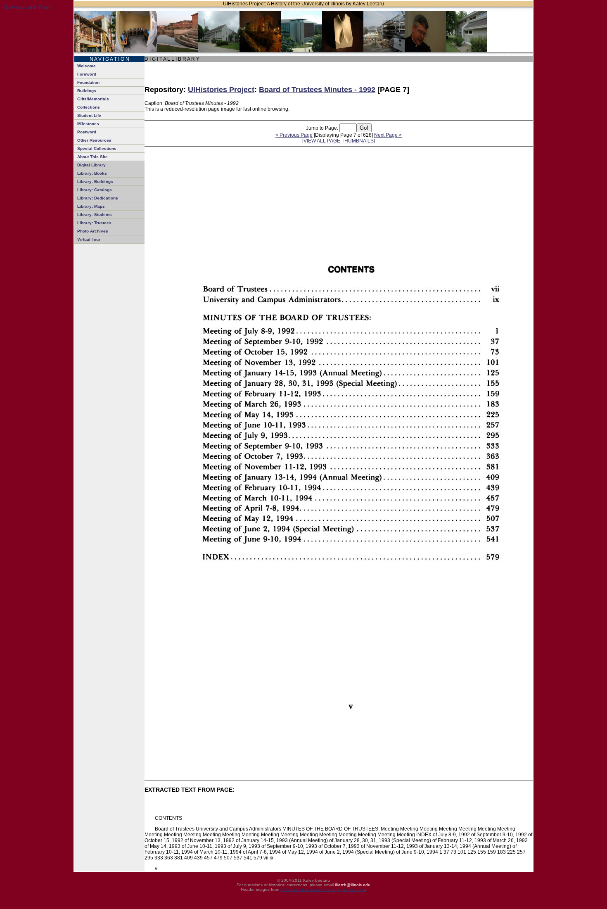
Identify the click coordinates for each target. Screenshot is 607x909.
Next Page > (388, 135)
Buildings (86, 90)
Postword (86, 132)
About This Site (92, 156)
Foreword (86, 74)
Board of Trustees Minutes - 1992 (317, 89)
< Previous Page (294, 135)
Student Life (89, 115)
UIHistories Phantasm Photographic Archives (322, 889)
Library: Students (94, 214)
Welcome (86, 66)
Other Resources (94, 140)
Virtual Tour (88, 239)
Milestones (88, 123)
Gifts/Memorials (93, 99)
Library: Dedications (97, 198)
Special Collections (96, 148)
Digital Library (91, 165)
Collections (88, 107)
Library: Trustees (94, 223)
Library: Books (92, 173)
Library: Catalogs (94, 189)
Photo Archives (92, 231)
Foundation (88, 82)
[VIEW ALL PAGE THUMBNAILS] (338, 141)
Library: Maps (91, 206)
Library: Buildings (95, 181)
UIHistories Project (221, 89)
